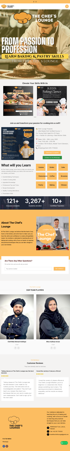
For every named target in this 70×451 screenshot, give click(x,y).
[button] (3, 101)
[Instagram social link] (36, 1)
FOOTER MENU (7, 438)
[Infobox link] (40, 167)
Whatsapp (5, 441)
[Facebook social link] (34, 1)
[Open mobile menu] (67, 6)
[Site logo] (7, 6)
